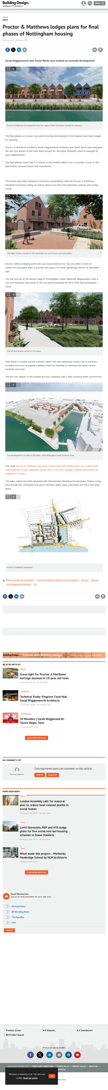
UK (35, 584)
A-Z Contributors (85, 1030)
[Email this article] (24, 49)
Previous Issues (13, 1030)
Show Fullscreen (8, 69)
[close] (102, 44)
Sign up (9, 930)
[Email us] (59, 1054)
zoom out (18, 69)
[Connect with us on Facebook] (30, 1054)
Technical (25, 691)
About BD (93, 1066)
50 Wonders (26, 714)
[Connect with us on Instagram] (68, 1054)
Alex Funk (46, 813)
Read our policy (30, 1078)
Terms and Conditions (42, 1066)
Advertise (61, 1069)
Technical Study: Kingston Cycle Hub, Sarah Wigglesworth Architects (43, 698)
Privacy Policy (79, 1066)
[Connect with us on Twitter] (40, 1054)
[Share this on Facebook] (7, 49)
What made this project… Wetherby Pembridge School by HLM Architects (43, 855)
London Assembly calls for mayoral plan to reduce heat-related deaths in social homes (44, 805)
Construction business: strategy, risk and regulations (57, 580)
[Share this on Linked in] (19, 49)
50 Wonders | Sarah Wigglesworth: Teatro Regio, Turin (42, 721)
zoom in (13, 69)
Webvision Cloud (60, 1080)
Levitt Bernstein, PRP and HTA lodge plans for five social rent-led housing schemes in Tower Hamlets (43, 831)
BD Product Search (15, 1034)
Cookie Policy (63, 1066)
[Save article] (100, 49)
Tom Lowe (9, 40)
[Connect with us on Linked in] (49, 1054)
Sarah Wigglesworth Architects (18, 584)
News (5, 19)
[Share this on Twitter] (13, 49)
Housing (85, 580)
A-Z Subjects (49, 1030)
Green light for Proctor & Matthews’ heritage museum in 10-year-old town (44, 676)
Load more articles (36, 738)
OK (52, 1076)
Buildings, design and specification (20, 580)
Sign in (69, 44)
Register (52, 775)
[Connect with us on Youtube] (77, 1054)
